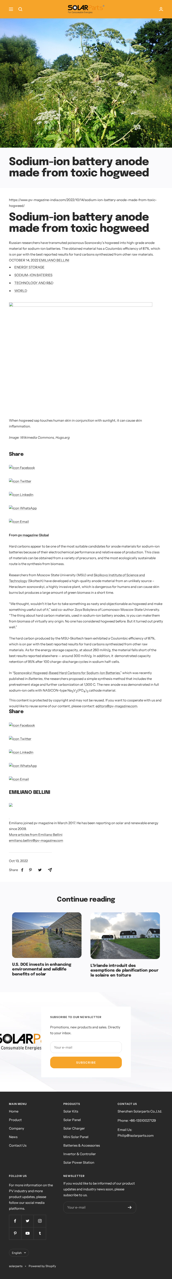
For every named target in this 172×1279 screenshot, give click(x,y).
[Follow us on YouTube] (27, 1233)
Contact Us (17, 1145)
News (13, 1137)
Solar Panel (72, 1120)
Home (13, 1111)
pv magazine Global (33, 535)
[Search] (20, 9)
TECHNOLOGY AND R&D (33, 283)
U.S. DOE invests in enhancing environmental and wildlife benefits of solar (41, 969)
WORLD (20, 291)
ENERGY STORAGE (29, 267)
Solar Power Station (78, 1162)
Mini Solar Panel (75, 1137)
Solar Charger (74, 1128)
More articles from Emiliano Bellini (35, 834)
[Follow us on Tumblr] (40, 1233)
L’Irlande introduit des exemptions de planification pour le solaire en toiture (124, 970)
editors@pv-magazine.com (116, 706)
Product (15, 1120)
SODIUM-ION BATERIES (33, 275)
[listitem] (22, 870)
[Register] (130, 1207)
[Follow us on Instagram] (40, 1221)
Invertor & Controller (79, 1154)
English (17, 1253)
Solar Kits (70, 1111)
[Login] (161, 9)
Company (16, 1128)
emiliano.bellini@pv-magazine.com (36, 840)
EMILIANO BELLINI (54, 260)
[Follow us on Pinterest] (15, 1233)
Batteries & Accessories (81, 1145)
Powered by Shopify (42, 1266)
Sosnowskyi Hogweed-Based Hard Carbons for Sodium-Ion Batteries (67, 673)
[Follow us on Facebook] (15, 1221)
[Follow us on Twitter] (27, 1221)
